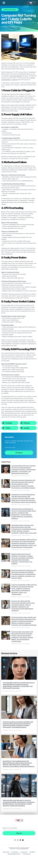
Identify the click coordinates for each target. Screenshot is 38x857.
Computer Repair (9, 9)
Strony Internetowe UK (22, 848)
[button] (4, 3)
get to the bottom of (16, 76)
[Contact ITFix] (15, 840)
